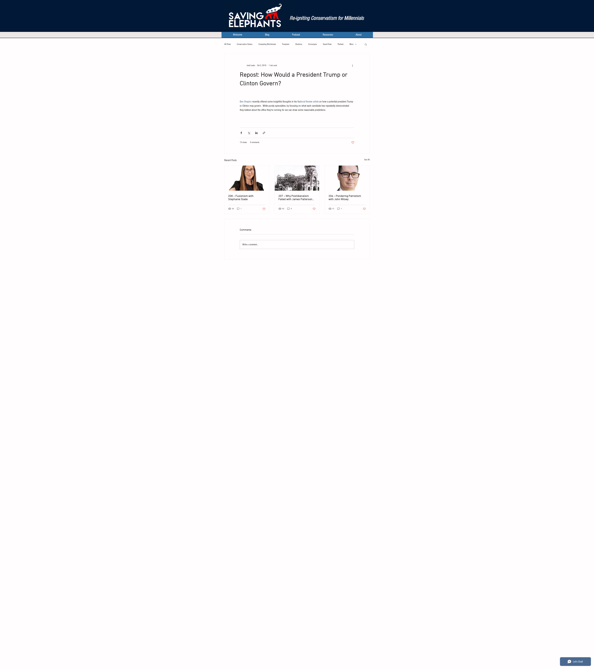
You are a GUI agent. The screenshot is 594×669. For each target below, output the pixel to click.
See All (367, 159)
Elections (298, 44)
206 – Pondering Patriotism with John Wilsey (345, 198)
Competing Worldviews (267, 44)
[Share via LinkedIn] (256, 132)
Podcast (340, 44)
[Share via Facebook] (241, 132)
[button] (365, 44)
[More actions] (352, 65)
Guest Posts (327, 44)
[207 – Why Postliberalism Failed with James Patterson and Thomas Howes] (297, 178)
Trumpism (285, 44)
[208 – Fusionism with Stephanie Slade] (246, 178)
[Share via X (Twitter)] (248, 132)
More (351, 44)
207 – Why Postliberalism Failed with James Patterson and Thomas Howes (295, 198)
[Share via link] (264, 132)
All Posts (227, 44)
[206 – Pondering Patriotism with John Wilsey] (347, 178)
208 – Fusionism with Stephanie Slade (241, 198)
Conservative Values (244, 44)
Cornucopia (312, 44)
